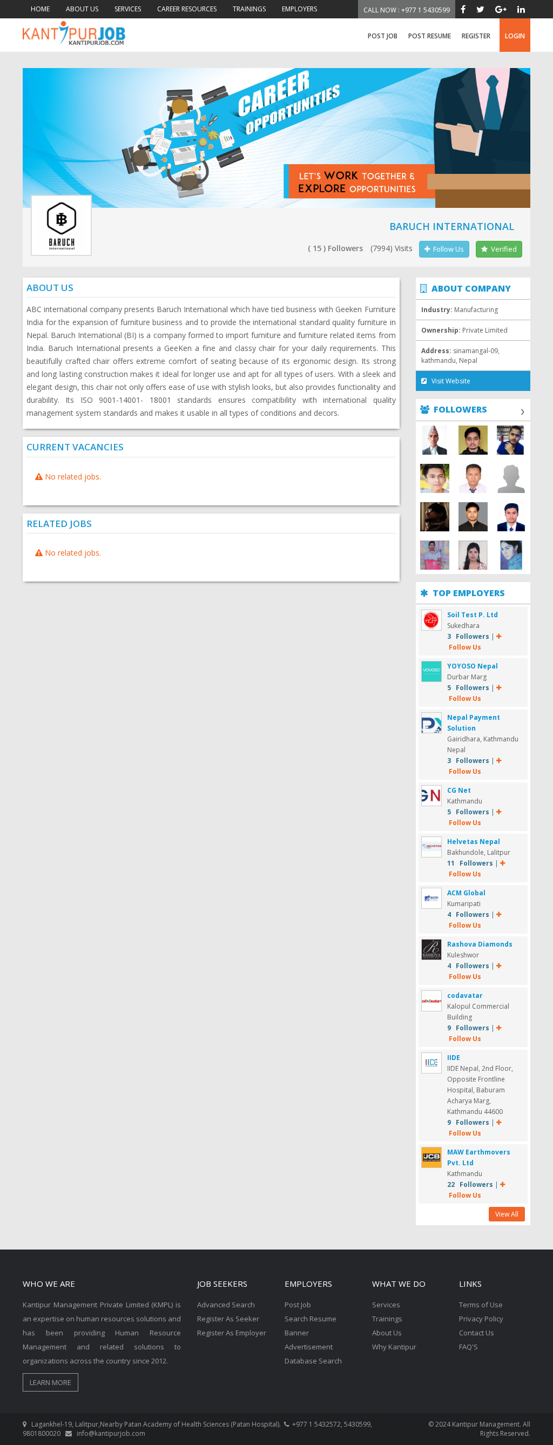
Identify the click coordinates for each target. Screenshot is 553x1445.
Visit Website (448, 381)
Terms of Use (481, 1304)
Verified (502, 249)
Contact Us (476, 1333)
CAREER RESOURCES (187, 8)
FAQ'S (468, 1347)
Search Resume (310, 1319)
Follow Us (447, 249)
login (515, 35)
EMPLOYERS (299, 8)
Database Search (313, 1361)
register (476, 35)
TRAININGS (249, 8)
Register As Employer (231, 1333)
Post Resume (429, 35)
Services (386, 1304)
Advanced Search (226, 1304)
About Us (387, 1333)
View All (506, 1214)
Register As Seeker (228, 1319)
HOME (40, 8)
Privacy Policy (481, 1319)
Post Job (382, 35)
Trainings (387, 1319)
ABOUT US (82, 8)
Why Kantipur (394, 1347)
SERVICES (127, 8)
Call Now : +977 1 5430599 (406, 10)
